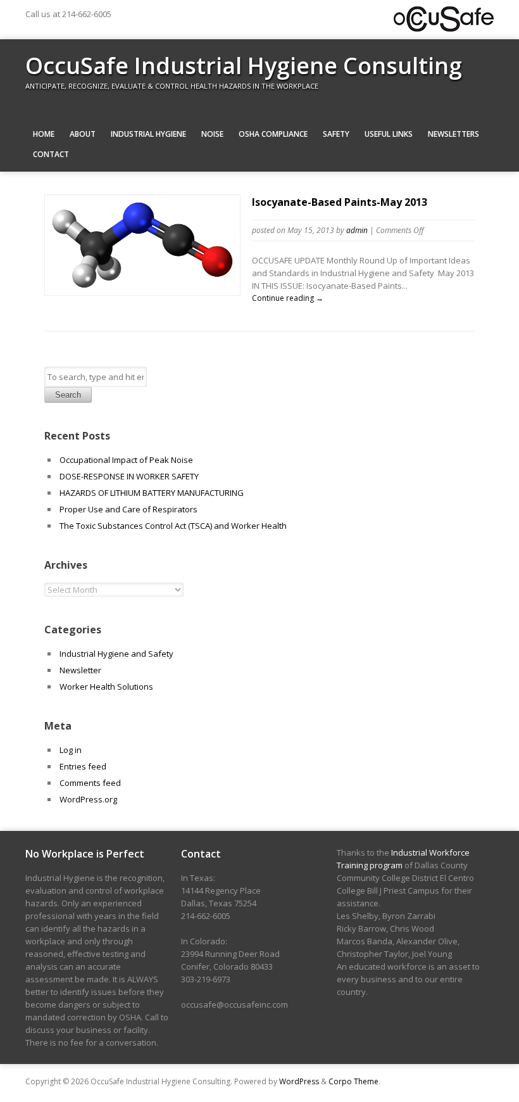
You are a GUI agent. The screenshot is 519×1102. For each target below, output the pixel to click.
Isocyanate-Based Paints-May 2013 (339, 202)
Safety (336, 134)
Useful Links (389, 134)
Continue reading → (287, 298)
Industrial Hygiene (148, 134)
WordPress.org (88, 799)
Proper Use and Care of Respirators (129, 509)
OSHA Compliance (273, 134)
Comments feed (90, 782)
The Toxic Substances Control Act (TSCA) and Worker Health (173, 525)
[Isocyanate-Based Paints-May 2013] (142, 289)
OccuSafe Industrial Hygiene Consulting (243, 65)
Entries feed (82, 766)
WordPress (299, 1081)
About (83, 134)
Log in (70, 750)
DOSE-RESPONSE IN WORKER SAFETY (129, 476)
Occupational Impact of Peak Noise (126, 460)
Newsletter (80, 670)
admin (357, 230)
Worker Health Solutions (106, 686)
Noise (212, 134)
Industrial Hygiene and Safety (116, 653)
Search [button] (68, 395)
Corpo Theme (353, 1081)
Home (43, 134)
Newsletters (453, 134)
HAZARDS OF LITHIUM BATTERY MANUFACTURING (151, 492)
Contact (51, 154)
